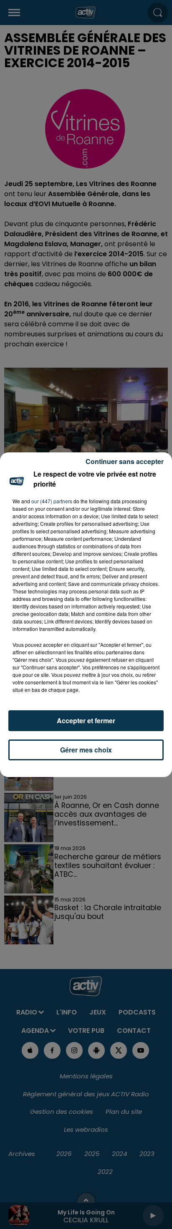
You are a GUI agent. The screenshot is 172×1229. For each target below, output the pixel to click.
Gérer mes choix (86, 750)
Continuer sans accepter (125, 461)
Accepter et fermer (86, 720)
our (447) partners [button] (51, 501)
